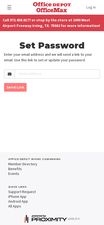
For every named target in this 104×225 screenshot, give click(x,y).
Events (13, 173)
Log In (91, 7)
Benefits (15, 168)
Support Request (22, 191)
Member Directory (22, 164)
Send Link (15, 87)
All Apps (14, 206)
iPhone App (17, 196)
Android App (18, 201)
